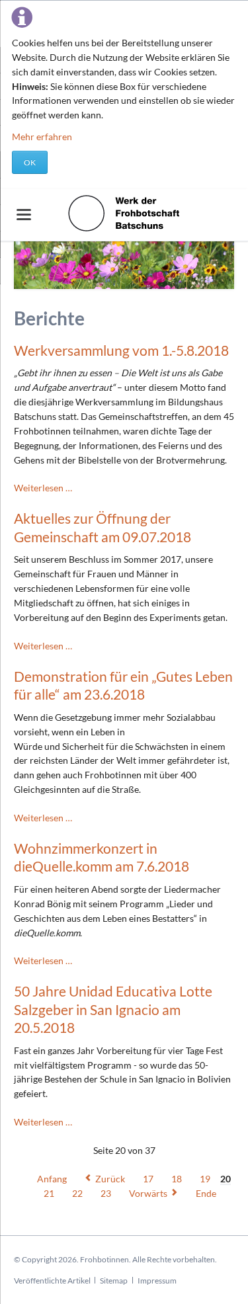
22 (77, 1193)
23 (106, 1193)
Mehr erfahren (42, 136)
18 (176, 1178)
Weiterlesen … (43, 487)
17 (148, 1178)
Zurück (110, 1178)
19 (205, 1178)
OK (30, 162)
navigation (23, 214)
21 (49, 1193)
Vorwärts (148, 1193)
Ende (206, 1193)
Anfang (52, 1178)
